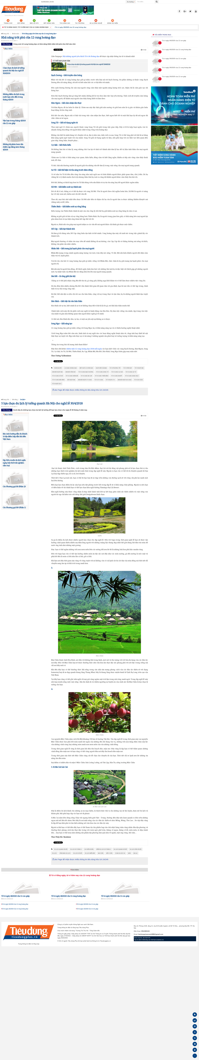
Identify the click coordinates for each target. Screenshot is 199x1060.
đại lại (135, 853)
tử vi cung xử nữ (57, 375)
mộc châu (109, 853)
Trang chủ (8, 23)
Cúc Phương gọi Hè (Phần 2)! (14, 486)
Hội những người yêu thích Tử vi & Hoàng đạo (81, 56)
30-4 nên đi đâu (89, 849)
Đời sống (21, 23)
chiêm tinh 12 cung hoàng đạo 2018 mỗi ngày (84, 349)
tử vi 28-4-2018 (138, 379)
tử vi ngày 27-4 (110, 379)
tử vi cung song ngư (131, 375)
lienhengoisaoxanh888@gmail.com (150, 934)
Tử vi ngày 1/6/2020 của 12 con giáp (87, 909)
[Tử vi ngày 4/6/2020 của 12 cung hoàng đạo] (156, 56)
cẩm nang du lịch (64, 853)
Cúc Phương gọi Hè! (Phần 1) (14, 507)
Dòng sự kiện (112, 23)
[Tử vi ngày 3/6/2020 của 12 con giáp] (156, 65)
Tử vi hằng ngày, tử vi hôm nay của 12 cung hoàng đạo (75, 875)
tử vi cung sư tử (131, 372)
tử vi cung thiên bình (101, 375)
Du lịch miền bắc (90, 853)
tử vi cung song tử (102, 372)
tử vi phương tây (115, 368)
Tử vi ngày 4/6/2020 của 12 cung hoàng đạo (68, 896)
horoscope (58, 368)
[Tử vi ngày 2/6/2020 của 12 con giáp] (156, 83)
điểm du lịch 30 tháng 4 (103, 849)
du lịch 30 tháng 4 (76, 849)
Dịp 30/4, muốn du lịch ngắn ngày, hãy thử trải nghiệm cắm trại (14, 463)
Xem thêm (75, 870)
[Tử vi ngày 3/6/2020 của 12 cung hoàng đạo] (156, 74)
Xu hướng (131, 2)
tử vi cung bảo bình (58, 379)
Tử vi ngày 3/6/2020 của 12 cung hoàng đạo (15, 904)
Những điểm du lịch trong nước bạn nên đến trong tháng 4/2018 (13, 97)
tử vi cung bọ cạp (86, 375)
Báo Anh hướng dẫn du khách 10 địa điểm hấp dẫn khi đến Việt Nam (15, 436)
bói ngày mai (71, 379)
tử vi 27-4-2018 (98, 379)
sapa (129, 853)
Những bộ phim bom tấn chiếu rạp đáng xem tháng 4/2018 (13, 147)
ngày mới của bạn (101, 368)
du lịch (54, 853)
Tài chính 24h (65, 23)
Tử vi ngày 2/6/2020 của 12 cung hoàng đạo (15, 909)
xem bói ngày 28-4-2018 (124, 379)
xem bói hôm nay (70, 372)
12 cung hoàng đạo (70, 368)
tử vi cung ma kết (116, 375)
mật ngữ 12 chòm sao (86, 368)
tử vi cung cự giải (117, 372)
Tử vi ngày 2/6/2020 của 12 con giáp (87, 904)
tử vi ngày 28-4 (56, 383)
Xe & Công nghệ (96, 23)
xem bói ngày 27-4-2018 (85, 379)
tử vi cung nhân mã (72, 375)
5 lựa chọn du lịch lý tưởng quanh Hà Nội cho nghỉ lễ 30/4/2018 (13, 70)
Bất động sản (49, 23)
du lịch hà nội (77, 853)
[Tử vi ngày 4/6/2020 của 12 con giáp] (156, 47)
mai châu (100, 853)
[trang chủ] (14, 14)
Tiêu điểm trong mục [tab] (162, 35)
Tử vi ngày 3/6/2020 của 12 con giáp (68, 27)
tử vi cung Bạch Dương (85, 372)
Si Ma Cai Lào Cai (120, 853)
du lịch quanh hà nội (60, 849)
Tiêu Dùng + (6, 44)
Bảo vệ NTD (34, 23)
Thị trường (79, 23)
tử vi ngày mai (139, 368)
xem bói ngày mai (57, 372)
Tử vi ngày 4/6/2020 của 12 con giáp (15, 896)
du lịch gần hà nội (135, 849)
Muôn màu (15, 34)
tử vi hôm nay (127, 368)
